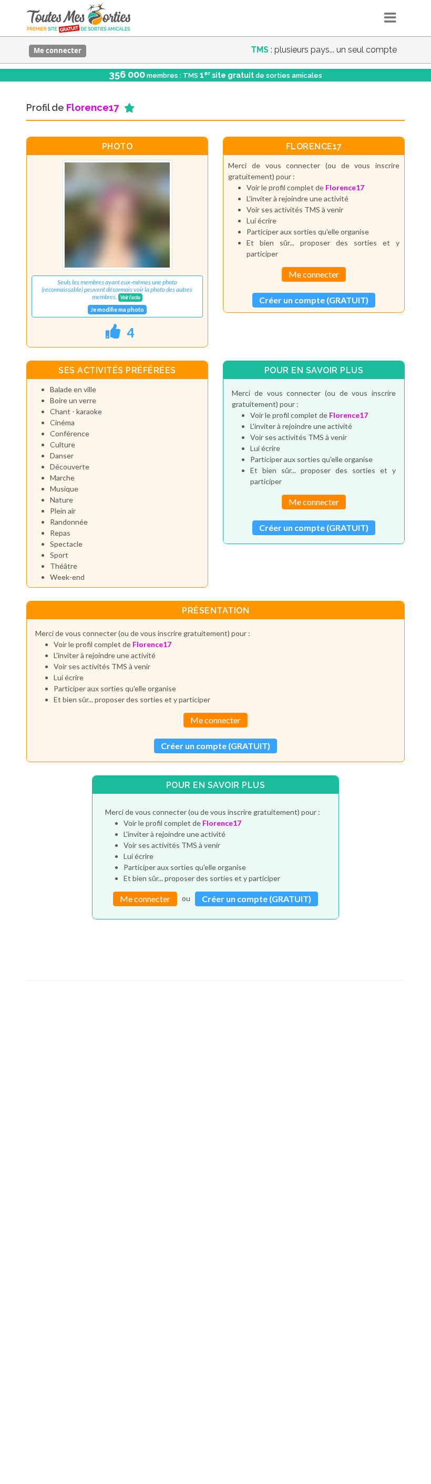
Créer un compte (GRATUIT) (313, 300)
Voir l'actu (130, 297)
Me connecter (57, 50)
